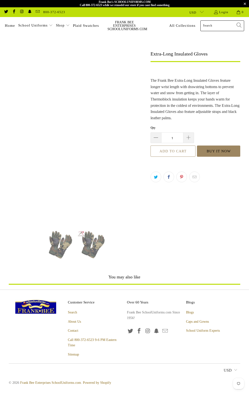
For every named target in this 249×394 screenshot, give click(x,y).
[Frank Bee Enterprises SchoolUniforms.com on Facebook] (13, 12)
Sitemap (73, 354)
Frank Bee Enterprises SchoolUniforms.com (50, 383)
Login (223, 12)
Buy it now (219, 151)
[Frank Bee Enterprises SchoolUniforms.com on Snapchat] (29, 12)
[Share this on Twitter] (156, 177)
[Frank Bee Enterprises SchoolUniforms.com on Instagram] (21, 12)
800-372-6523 (54, 12)
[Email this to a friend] (194, 177)
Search (72, 312)
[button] (35, 25)
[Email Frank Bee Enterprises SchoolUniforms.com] (37, 12)
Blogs (190, 312)
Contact (73, 330)
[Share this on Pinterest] (181, 177)
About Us (74, 321)
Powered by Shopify (97, 383)
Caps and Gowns (197, 321)
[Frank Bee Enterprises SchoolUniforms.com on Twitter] (6, 12)
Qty (153, 127)
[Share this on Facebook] (168, 177)
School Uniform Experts (203, 330)
